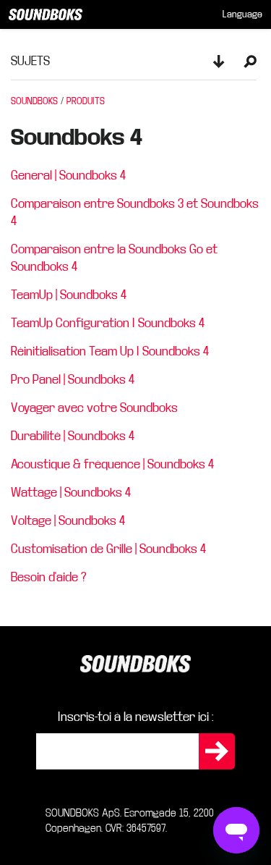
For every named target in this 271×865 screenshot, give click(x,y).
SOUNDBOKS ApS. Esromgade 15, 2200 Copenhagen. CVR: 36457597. (130, 820)
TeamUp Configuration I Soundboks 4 (108, 323)
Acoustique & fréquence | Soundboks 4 (112, 464)
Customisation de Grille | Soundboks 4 (108, 549)
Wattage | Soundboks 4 (71, 492)
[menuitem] (242, 14)
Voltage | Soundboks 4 (68, 521)
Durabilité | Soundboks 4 (72, 436)
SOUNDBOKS (34, 101)
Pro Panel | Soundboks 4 (72, 380)
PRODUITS (85, 101)
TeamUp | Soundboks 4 (68, 295)
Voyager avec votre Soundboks (94, 408)
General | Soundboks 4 (68, 175)
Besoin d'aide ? (49, 577)
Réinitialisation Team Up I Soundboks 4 (110, 351)
